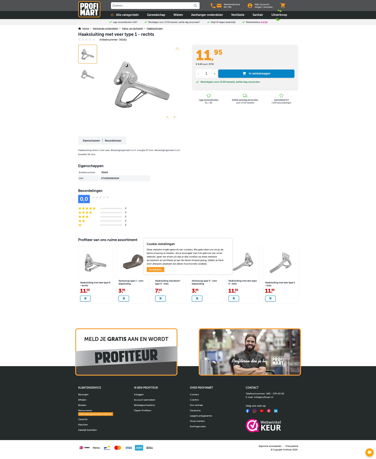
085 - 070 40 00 (275, 393)
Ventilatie (237, 15)
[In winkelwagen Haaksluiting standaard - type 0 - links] (160, 299)
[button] (87, 39)
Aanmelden (268, 7)
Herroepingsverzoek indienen (95, 414)
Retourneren (95, 412)
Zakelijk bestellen (87, 430)
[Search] (195, 5)
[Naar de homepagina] (89, 9)
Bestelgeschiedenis (144, 405)
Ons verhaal (196, 405)
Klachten (83, 424)
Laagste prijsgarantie (201, 415)
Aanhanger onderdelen (207, 15)
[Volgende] (174, 117)
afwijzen (157, 263)
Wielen (178, 15)
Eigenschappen (91, 140)
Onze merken (197, 421)
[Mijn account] (250, 6)
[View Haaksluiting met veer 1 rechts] (87, 54)
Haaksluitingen (155, 28)
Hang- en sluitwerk (132, 28)
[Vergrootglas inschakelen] (177, 49)
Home (85, 28)
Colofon (194, 400)
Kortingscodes (198, 426)
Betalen (82, 405)
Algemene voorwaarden (270, 446)
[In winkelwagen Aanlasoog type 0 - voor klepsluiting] (197, 299)
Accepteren (155, 269)
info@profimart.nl (263, 397)
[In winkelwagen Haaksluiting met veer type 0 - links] (233, 299)
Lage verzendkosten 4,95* (125, 22)
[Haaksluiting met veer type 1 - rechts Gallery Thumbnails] (87, 64)
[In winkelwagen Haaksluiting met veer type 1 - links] (270, 299)
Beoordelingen (113, 140)
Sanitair (258, 15)
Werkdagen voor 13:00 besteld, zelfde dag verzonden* (174, 22)
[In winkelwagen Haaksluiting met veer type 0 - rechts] (85, 299)
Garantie (82, 419)
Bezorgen (83, 394)
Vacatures (195, 410)
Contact (194, 394)
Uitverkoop (279, 15)
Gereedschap (156, 15)
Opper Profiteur (142, 410)
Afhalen (82, 400)
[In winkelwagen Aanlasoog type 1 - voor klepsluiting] (123, 299)
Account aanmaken (144, 400)
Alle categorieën (127, 15)
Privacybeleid (291, 446)
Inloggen (258, 7)
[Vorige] (167, 117)
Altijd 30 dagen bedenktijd (223, 22)
